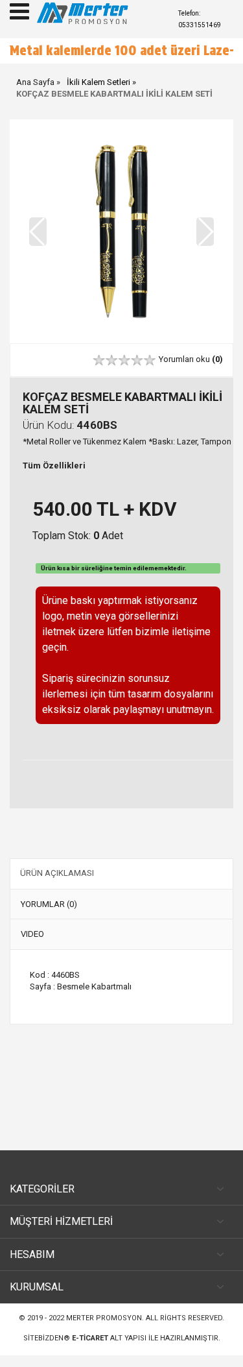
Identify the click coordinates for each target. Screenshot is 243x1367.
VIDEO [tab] (32, 945)
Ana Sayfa (35, 94)
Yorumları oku (191, 371)
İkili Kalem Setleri (98, 94)
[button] (205, 243)
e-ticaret (90, 1350)
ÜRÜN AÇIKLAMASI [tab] (57, 884)
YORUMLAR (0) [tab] (49, 916)
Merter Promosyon (104, 1329)
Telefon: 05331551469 (199, 19)
